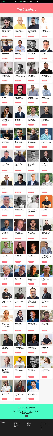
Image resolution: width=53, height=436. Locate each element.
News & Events (31, 1)
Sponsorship (25, 1)
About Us (16, 1)
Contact (15, 426)
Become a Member (17, 423)
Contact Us (37, 1)
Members (20, 1)
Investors (28, 424)
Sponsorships (16, 424)
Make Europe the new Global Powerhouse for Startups (44, 423)
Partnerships (29, 423)
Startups (28, 425)
